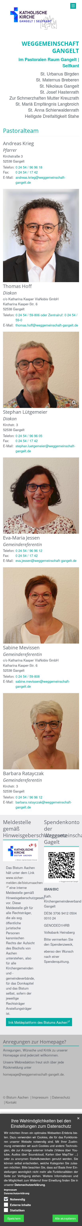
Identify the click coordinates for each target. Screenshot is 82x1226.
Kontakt (11, 1102)
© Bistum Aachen (16, 1097)
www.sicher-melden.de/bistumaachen (24, 880)
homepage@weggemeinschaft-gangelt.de (33, 1074)
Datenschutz (61, 1097)
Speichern (13, 1218)
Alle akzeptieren (65, 1218)
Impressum (40, 1097)
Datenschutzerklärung (30, 1185)
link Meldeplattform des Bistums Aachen (37, 1022)
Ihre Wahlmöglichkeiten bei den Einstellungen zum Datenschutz (41, 1123)
